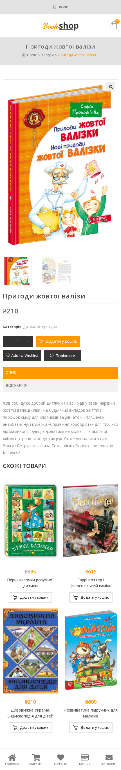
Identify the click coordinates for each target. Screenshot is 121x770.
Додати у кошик (61, 341)
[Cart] (113, 25)
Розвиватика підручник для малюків (91, 713)
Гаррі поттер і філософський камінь (90, 582)
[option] (21, 271)
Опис (11, 372)
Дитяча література (40, 326)
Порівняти (65, 355)
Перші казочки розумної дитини (30, 582)
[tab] (60, 372)
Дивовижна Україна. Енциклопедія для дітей (30, 713)
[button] (22, 355)
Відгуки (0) (16, 385)
